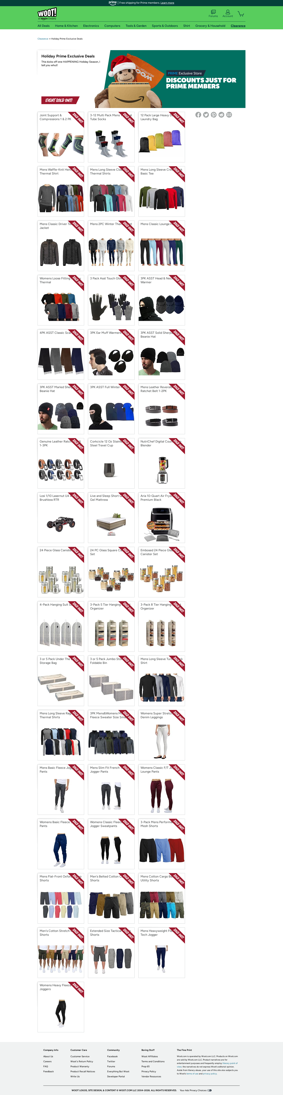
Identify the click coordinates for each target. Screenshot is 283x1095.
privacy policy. (210, 1073)
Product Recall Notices (82, 1071)
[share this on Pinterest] (214, 115)
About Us (48, 1056)
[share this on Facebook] (198, 115)
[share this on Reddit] (221, 115)
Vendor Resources (151, 1076)
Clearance (43, 38)
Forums (213, 16)
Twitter (111, 1061)
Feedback (48, 1071)
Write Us (75, 1076)
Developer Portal (116, 1076)
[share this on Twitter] (206, 115)
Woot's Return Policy (81, 1061)
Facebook (112, 1056)
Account (228, 16)
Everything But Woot (118, 1071)
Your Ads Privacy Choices (193, 1090)
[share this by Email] (229, 115)
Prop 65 (146, 1066)
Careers (47, 1061)
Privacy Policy (149, 1071)
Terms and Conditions (153, 1061)
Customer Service (80, 1056)
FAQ (45, 1066)
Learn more (167, 2)
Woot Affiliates (150, 1056)
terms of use (192, 1073)
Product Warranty (79, 1066)
